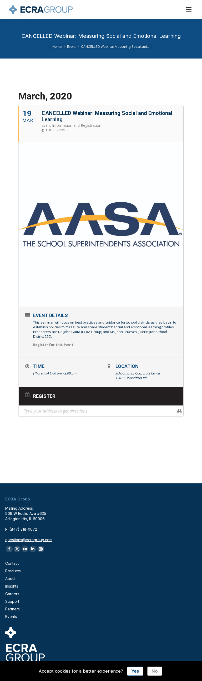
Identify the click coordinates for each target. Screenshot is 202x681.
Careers (12, 594)
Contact (12, 563)
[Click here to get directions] (179, 411)
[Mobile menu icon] (188, 9)
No (155, 671)
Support (12, 601)
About (10, 578)
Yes (135, 671)
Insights (11, 586)
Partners (12, 609)
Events (11, 616)
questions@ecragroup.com (28, 539)
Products (13, 571)
